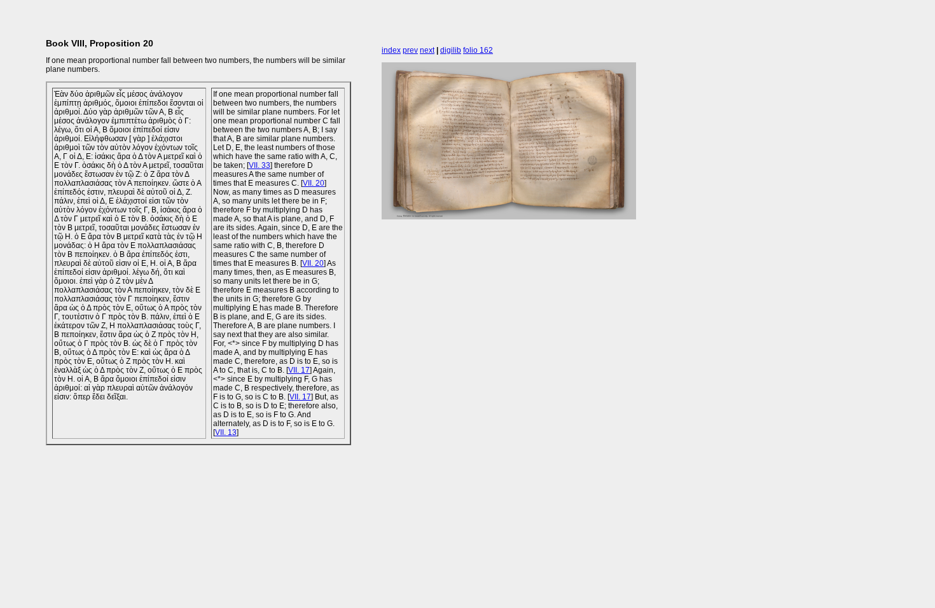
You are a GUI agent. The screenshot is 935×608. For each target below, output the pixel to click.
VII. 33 (259, 165)
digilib (450, 50)
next (427, 50)
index (391, 50)
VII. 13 (226, 432)
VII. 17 (299, 370)
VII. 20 (313, 183)
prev (410, 50)
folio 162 (478, 50)
